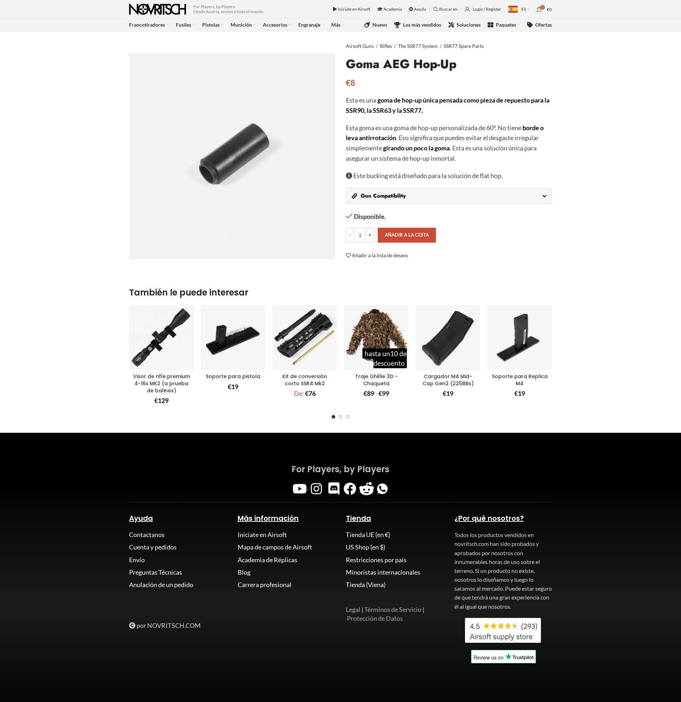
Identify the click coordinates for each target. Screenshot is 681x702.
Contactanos (147, 534)
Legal (353, 609)
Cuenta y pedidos (153, 547)
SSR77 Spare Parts (464, 46)
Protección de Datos (375, 618)
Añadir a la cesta (407, 235)
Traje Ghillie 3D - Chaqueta (376, 380)
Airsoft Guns (360, 46)
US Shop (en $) (365, 547)
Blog (244, 572)
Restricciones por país (376, 560)
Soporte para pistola (233, 376)
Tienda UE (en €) (368, 534)
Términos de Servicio (392, 609)
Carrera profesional (265, 584)
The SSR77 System (418, 46)
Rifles (386, 46)
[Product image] (161, 337)
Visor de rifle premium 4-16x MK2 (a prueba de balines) (161, 383)
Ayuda (419, 9)
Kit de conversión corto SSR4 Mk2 (304, 380)
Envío (137, 560)
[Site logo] (157, 8)
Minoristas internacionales (383, 572)
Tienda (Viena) (366, 584)
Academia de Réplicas (267, 560)
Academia (392, 9)
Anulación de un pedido (161, 584)
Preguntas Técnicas (155, 572)
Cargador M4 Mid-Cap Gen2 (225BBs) (448, 380)
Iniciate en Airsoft (353, 9)
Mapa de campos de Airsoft (275, 547)
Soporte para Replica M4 (520, 380)
